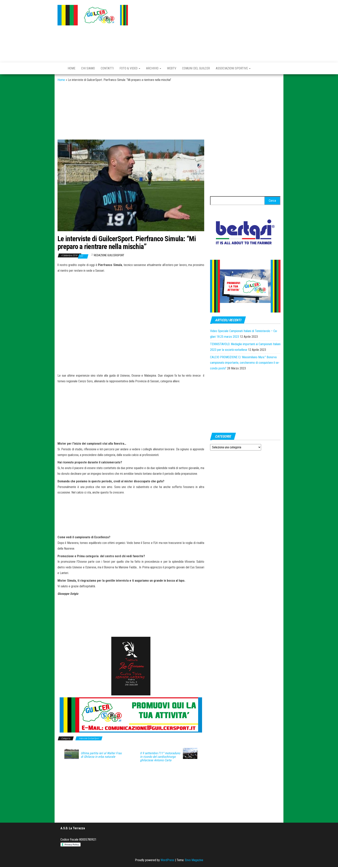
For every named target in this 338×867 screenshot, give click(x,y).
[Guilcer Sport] (60, 68)
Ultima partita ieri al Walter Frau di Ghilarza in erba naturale (101, 755)
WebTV (171, 68)
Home (71, 68)
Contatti (107, 68)
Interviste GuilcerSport (89, 738)
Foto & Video (129, 68)
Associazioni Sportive (232, 68)
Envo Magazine (194, 860)
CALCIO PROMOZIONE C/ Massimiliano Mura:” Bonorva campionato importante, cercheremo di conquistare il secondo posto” (245, 362)
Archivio (152, 68)
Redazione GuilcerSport (109, 255)
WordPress (167, 860)
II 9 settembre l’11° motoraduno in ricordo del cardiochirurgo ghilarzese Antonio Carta (160, 756)
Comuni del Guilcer (196, 68)
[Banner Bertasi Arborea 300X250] (245, 233)
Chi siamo (88, 68)
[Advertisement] (207, 30)
